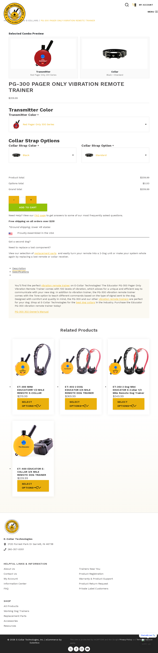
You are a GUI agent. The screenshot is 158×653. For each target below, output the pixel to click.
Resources (10, 625)
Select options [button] (28, 403)
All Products (11, 606)
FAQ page (40, 215)
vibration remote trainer (55, 285)
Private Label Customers (93, 588)
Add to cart (28, 207)
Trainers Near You (89, 568)
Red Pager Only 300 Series (38, 124)
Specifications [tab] (20, 271)
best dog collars (85, 302)
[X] (70, 649)
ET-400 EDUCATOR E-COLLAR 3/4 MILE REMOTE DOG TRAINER (31, 471)
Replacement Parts (15, 615)
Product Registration (91, 573)
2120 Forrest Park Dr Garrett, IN (26, 544)
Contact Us (10, 573)
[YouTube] (87, 649)
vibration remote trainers (114, 299)
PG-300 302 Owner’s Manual (32, 311)
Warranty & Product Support (96, 578)
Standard (101, 155)
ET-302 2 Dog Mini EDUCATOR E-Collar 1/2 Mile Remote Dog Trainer (128, 389)
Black (26, 155)
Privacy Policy (126, 640)
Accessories (11, 620)
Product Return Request (93, 583)
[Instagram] (81, 649)
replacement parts (45, 253)
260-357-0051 (16, 549)
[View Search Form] (127, 5)
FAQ (6, 588)
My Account (146, 5)
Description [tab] (19, 268)
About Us (9, 568)
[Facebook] (76, 649)
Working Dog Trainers (16, 611)
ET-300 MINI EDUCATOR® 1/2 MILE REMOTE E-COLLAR (30, 389)
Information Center (15, 583)
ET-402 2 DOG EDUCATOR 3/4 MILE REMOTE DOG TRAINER (79, 389)
